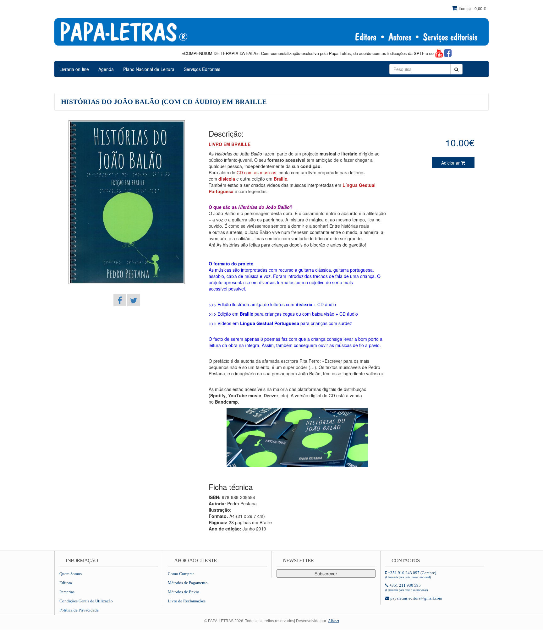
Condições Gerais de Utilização (86, 601)
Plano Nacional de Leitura (148, 69)
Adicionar (451, 163)
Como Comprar (181, 573)
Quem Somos (70, 573)
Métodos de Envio (183, 592)
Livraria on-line (74, 69)
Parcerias (66, 592)
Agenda (106, 69)
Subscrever (326, 573)
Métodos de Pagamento (188, 582)
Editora (65, 582)
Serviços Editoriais (202, 69)
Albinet (333, 621)
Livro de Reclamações (187, 601)
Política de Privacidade (79, 610)
